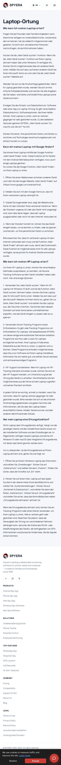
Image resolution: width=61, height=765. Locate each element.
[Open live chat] (54, 758)
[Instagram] (12, 578)
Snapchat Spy (9, 655)
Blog (5, 703)
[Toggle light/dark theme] (47, 5)
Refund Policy (9, 725)
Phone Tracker (9, 628)
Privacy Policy (9, 720)
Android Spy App (10, 591)
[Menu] (54, 5)
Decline (13, 761)
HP (50, 285)
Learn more (24, 755)
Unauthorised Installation (14, 730)
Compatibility (9, 688)
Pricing (6, 683)
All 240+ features (11, 670)
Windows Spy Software (13, 605)
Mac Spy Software (11, 610)
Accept (35, 761)
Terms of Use (9, 715)
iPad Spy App (9, 600)
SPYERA (50, 331)
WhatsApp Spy (10, 651)
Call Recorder (9, 665)
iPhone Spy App (10, 595)
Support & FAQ (10, 693)
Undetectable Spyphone (14, 623)
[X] (19, 578)
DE (37, 5)
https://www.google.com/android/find (22, 184)
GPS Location (9, 660)
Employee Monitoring (13, 638)
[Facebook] (5, 578)
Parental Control (10, 633)
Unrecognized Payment (13, 735)
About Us (7, 698)
